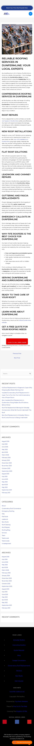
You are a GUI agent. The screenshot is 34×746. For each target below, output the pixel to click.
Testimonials (5, 541)
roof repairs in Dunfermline (10, 121)
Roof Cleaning (6, 524)
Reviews (19, 671)
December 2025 (7, 463)
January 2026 (6, 460)
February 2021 (6, 492)
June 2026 (5, 447)
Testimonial (5, 538)
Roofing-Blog (6, 530)
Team (3, 535)
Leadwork (5, 519)
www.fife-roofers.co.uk (17, 691)
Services (4, 532)
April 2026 (5, 452)
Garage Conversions (19, 660)
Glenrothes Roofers (19, 645)
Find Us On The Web (20, 706)
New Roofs (5, 522)
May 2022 (5, 487)
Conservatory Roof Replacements (19, 665)
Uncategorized (6, 543)
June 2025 (5, 479)
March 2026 (5, 455)
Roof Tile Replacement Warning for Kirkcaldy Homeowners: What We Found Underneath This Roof (16, 410)
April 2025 (5, 484)
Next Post (17, 358)
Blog (19, 655)
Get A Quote (19, 681)
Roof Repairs (6, 527)
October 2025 (6, 468)
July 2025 (4, 476)
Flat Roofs (5, 516)
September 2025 (7, 471)
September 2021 (7, 490)
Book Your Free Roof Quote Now (17, 8)
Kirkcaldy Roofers (19, 640)
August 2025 (5, 473)
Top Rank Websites (21, 701)
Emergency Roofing (8, 511)
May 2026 (5, 449)
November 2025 (7, 465)
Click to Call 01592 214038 (17, 342)
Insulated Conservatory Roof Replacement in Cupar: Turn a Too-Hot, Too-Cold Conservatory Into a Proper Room (16, 395)
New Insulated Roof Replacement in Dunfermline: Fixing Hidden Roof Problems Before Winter (15, 402)
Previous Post (17, 353)
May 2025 (5, 482)
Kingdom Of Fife (21, 711)
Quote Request (19, 650)
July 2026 (4, 444)
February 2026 (6, 457)
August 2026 (5, 441)
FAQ (3, 514)
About (4, 506)
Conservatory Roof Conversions (11, 508)
